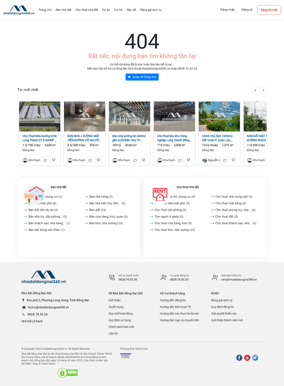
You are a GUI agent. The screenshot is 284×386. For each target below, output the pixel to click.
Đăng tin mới (269, 10)
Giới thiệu (115, 300)
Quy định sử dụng (120, 320)
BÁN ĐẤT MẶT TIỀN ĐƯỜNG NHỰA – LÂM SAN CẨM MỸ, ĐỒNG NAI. (264, 138)
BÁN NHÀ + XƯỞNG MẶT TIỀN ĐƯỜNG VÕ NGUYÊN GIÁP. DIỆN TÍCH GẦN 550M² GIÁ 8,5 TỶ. (84, 138)
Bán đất (97, 210)
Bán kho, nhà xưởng (106, 223)
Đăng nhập (227, 10)
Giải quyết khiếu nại (223, 313)
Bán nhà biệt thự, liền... (107, 203)
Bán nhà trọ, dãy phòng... (47, 216)
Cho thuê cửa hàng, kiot (173, 223)
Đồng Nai (28, 150)
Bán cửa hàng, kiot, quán (108, 216)
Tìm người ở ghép (168, 216)
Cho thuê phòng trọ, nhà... (235, 210)
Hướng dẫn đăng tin (173, 300)
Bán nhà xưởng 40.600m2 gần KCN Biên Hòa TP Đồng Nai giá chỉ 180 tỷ (129, 138)
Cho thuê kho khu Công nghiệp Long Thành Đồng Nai (173, 138)
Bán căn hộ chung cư (45, 197)
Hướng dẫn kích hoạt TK (175, 307)
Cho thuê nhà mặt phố (172, 203)
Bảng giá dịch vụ (221, 300)
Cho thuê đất (226, 216)
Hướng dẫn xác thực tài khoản (179, 313)
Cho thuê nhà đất (188, 187)
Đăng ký (247, 10)
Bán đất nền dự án (43, 210)
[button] (263, 90)
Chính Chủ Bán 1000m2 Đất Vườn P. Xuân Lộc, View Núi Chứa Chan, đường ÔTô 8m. (217, 138)
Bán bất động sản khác (46, 230)
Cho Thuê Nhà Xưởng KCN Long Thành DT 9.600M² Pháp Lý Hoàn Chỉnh (39, 138)
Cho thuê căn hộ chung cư (174, 197)
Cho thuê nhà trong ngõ (233, 197)
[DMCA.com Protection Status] (67, 373)
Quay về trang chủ (144, 76)
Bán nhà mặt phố (42, 203)
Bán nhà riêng (101, 197)
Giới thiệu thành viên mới (227, 320)
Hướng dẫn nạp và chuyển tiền (179, 320)
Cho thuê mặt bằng (230, 203)
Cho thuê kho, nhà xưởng (174, 230)
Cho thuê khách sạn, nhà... (235, 223)
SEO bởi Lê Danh (32, 321)
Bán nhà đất (59, 187)
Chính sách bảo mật (121, 326)
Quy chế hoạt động (121, 313)
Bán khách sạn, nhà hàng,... (49, 223)
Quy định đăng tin (222, 307)
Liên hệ (113, 333)
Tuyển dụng (116, 307)
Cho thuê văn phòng (170, 210)
